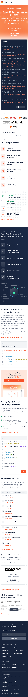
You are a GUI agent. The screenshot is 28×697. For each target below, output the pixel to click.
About (3, 647)
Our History (5, 650)
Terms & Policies (18, 650)
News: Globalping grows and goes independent (11, 689)
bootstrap (9, 500)
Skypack (14, 667)
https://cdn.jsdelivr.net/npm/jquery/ (13, 102)
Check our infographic (14, 381)
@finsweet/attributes (12, 537)
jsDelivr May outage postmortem (10, 693)
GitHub (4, 664)
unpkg (14, 664)
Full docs (22, 107)
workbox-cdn (10, 532)
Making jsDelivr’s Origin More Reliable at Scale (13, 677)
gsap (8, 543)
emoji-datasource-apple (13, 506)
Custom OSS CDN (6, 656)
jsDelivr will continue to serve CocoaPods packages (13, 685)
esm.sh (24, 664)
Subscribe (14, 638)
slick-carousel (10, 522)
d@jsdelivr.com (18, 653)
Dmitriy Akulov (12, 626)
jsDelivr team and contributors (18, 625)
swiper (8, 495)
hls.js (8, 511)
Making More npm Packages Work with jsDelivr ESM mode (12, 681)
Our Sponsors (5, 653)
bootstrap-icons (11, 527)
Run (23, 471)
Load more (14, 609)
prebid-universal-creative (13, 516)
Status (15, 647)
